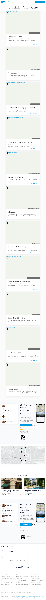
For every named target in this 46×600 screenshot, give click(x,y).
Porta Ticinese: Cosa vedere (22, 586)
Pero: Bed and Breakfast (36, 576)
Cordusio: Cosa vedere (6, 590)
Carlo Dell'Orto (32, 385)
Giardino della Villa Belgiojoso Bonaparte (22, 108)
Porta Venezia (12, 73)
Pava (33, 243)
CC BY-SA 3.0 (37, 243)
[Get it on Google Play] (34, 425)
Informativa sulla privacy (40, 596)
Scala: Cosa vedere (5, 586)
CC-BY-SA (38, 69)
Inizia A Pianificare (26, 425)
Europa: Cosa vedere (5, 571)
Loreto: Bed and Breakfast (21, 590)
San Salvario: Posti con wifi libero (38, 580)
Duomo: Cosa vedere (5, 584)
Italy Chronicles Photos (32, 173)
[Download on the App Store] (33, 425)
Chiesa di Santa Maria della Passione (20, 142)
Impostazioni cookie (4, 597)
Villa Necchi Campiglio (15, 177)
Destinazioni (18, 596)
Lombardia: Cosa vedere (6, 574)
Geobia (33, 314)
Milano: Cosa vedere (5, 576)
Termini (21, 596)
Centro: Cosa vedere (35, 578)
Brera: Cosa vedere (20, 574)
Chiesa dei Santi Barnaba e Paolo (19, 281)
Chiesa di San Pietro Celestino (18, 318)
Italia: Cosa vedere (5, 572)
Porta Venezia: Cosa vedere (7, 582)
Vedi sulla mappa (34, 44)
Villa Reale (11, 212)
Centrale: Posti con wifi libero (22, 584)
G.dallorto (33, 138)
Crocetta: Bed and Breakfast (37, 582)
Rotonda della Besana (15, 37)
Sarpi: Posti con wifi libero (36, 574)
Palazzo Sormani (13, 389)
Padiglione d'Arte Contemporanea (19, 247)
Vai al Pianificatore (40, 1)
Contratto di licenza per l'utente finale (29, 596)
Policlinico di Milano (15, 353)
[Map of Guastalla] (23, 455)
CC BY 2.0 (38, 173)
